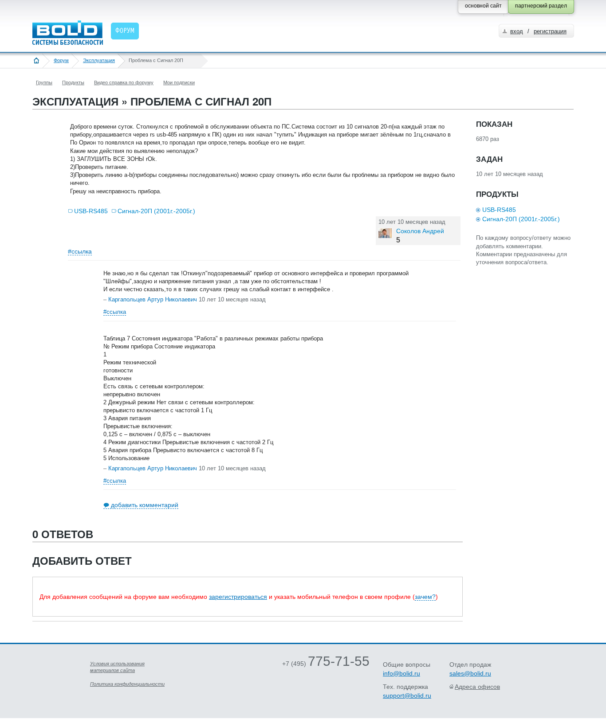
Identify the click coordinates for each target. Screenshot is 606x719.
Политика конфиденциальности (127, 684)
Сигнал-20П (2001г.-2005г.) (156, 211)
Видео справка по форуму (123, 82)
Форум (61, 60)
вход (516, 31)
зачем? (425, 596)
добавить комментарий (144, 504)
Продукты (73, 82)
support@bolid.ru (407, 695)
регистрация (550, 31)
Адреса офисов (477, 686)
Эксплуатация (99, 60)
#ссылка (80, 251)
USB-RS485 (91, 211)
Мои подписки (179, 82)
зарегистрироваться (238, 596)
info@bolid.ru (401, 673)
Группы (44, 82)
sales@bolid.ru (470, 673)
